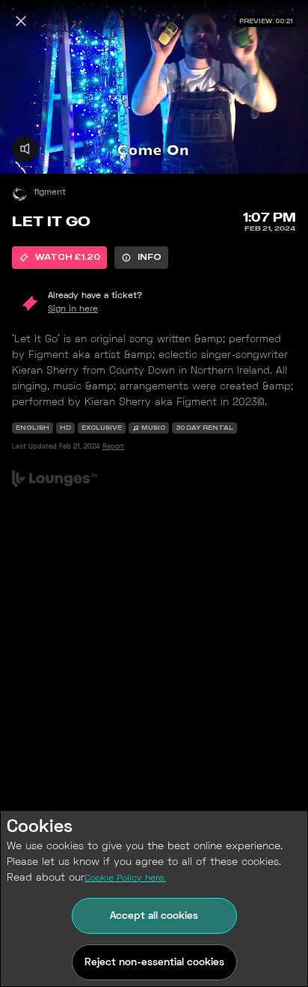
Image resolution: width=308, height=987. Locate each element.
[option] (59, 257)
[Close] (21, 21)
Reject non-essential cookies (154, 963)
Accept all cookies (154, 916)
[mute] (25, 149)
